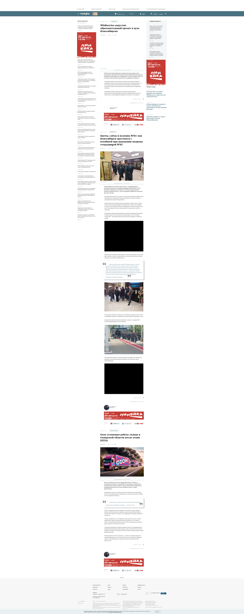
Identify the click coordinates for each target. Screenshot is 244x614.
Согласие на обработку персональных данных (131, 607)
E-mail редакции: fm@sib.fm (150, 604)
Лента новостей (82, 21)
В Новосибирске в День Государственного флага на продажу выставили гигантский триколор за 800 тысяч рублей (87, 183)
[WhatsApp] (112, 35)
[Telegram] (115, 35)
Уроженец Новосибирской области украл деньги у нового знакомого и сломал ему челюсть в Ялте (86, 131)
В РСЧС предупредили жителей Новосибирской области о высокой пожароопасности (85, 73)
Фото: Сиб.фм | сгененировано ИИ (107, 477)
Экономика (125, 589)
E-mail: (122, 594)
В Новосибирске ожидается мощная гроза (87, 171)
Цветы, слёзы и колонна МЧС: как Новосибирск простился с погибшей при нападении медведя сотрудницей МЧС (86, 61)
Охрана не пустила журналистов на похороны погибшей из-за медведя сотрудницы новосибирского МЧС (85, 27)
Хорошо (157, 611)
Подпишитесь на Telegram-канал (122, 70)
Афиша (124, 585)
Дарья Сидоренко (113, 108)
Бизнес (109, 587)
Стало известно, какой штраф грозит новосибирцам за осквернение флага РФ (86, 176)
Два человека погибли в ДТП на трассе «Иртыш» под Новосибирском (86, 142)
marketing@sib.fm (96, 597)
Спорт (139, 589)
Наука (109, 589)
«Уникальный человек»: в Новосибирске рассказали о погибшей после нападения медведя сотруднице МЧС (86, 80)
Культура (95, 589)
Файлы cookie (125, 608)
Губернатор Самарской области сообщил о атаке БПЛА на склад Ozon (87, 86)
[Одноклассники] (110, 35)
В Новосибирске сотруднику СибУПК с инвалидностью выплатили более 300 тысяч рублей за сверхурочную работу (86, 154)
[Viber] (114, 35)
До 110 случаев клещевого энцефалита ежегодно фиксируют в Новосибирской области (86, 195)
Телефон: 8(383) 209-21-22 (99, 594)
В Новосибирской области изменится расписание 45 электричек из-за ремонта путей (87, 118)
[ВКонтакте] (108, 35)
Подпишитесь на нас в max (137, 102)
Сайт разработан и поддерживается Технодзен (153, 607)
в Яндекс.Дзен (80, 603)
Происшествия (96, 585)
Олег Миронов (113, 407)
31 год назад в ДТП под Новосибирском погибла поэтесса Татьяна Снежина (86, 148)
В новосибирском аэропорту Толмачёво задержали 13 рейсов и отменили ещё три (87, 124)
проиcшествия (114, 430)
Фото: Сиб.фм (103, 68)
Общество (95, 587)
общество (114, 21)
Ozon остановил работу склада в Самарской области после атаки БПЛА (86, 67)
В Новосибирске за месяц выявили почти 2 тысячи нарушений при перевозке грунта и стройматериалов (87, 100)
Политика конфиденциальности (128, 606)
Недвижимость (141, 585)
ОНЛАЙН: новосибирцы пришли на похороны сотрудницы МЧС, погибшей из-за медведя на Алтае (87, 93)
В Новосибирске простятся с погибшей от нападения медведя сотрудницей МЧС (87, 189)
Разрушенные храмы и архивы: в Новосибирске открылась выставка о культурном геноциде (86, 209)
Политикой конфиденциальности (115, 612)
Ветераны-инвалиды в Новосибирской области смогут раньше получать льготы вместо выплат (86, 216)
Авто (109, 585)
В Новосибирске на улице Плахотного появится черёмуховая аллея (86, 166)
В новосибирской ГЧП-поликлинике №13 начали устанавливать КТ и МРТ (86, 161)
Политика (125, 587)
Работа (139, 587)
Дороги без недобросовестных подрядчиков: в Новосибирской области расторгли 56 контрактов (86, 202)
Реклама (95, 592)
